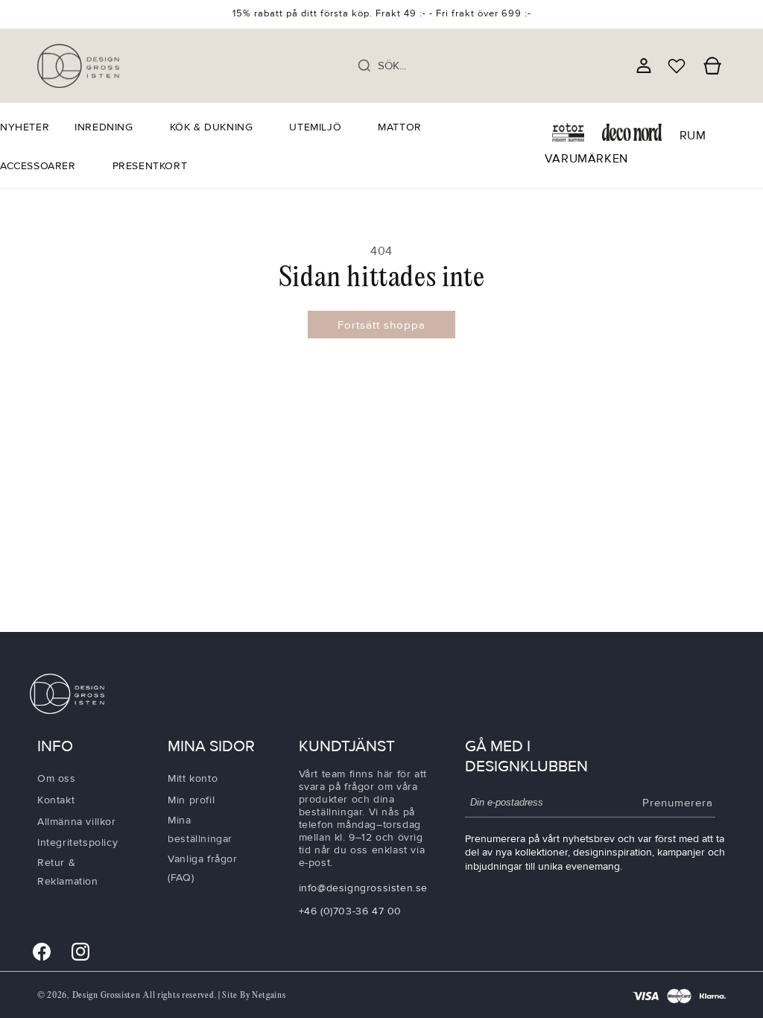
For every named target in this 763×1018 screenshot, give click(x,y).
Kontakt (56, 800)
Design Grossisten (106, 995)
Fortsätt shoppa (381, 325)
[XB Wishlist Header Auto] (676, 65)
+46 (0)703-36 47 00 (350, 911)
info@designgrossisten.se (363, 888)
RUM (693, 135)
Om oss (56, 778)
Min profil (191, 800)
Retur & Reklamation (67, 872)
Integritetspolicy (77, 842)
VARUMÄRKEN (586, 158)
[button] (109, 127)
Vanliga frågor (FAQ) (202, 868)
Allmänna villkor (76, 821)
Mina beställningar (200, 829)
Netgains (269, 995)
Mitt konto (193, 778)
